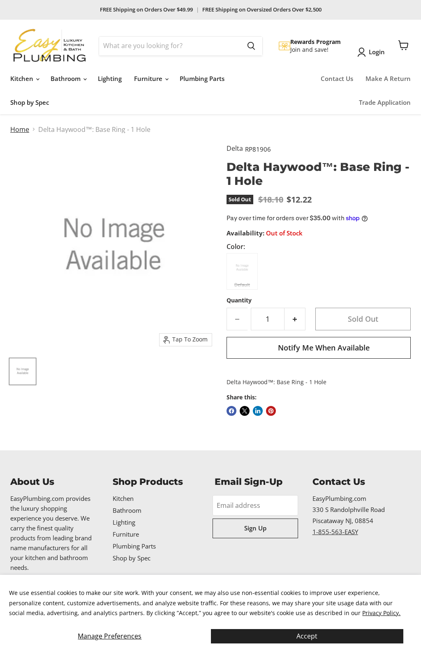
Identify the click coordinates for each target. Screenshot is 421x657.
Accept (306, 636)
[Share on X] (245, 411)
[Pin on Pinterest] (271, 411)
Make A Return (388, 78)
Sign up (255, 528)
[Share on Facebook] (231, 411)
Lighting (110, 78)
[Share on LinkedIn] (258, 411)
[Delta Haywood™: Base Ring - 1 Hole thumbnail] (22, 371)
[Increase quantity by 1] (295, 319)
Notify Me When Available (324, 348)
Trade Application (385, 102)
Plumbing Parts (202, 78)
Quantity (239, 300)
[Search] (251, 46)
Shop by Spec (29, 102)
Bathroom (66, 78)
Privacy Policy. (381, 613)
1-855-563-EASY (335, 532)
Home (19, 129)
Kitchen (22, 78)
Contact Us (337, 78)
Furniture (149, 78)
